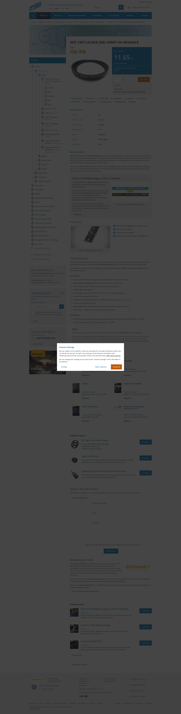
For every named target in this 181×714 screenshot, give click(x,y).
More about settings (113, 356)
